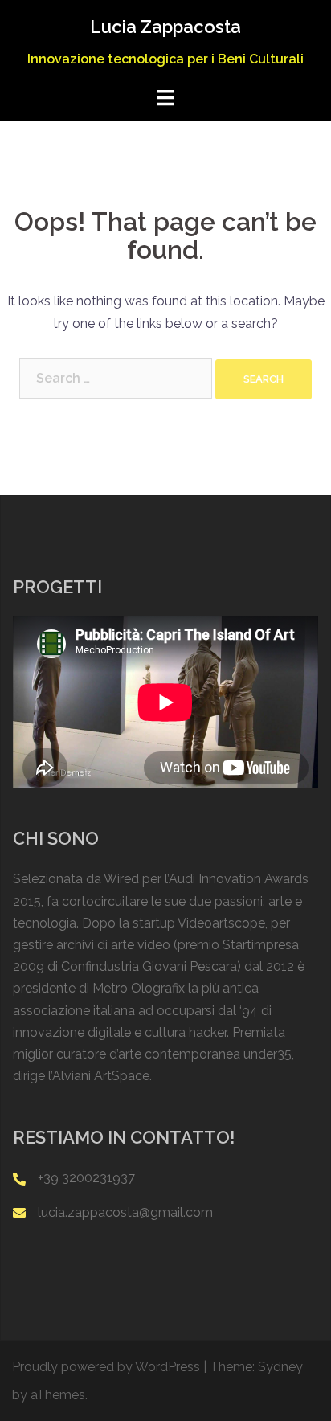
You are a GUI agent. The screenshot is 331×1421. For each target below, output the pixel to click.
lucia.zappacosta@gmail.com (125, 1212)
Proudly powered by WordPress (106, 1366)
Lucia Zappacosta (165, 26)
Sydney (280, 1366)
